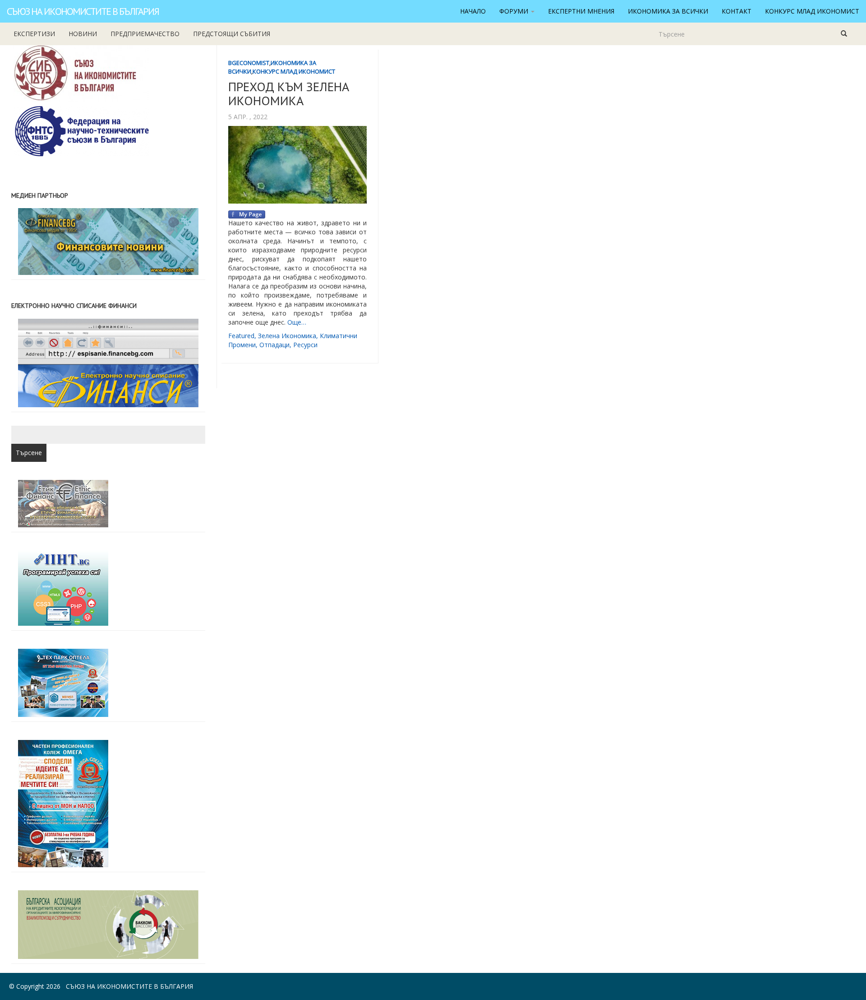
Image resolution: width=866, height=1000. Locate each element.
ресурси (305, 344)
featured (241, 335)
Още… (296, 322)
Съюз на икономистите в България (83, 11)
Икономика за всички (668, 11)
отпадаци (274, 344)
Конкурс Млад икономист (812, 11)
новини (83, 33)
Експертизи (34, 33)
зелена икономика (287, 335)
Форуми (514, 11)
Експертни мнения (581, 11)
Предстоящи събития (231, 33)
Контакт (736, 11)
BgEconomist (248, 63)
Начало (473, 11)
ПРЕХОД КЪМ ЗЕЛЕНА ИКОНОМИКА (288, 93)
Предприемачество (145, 33)
